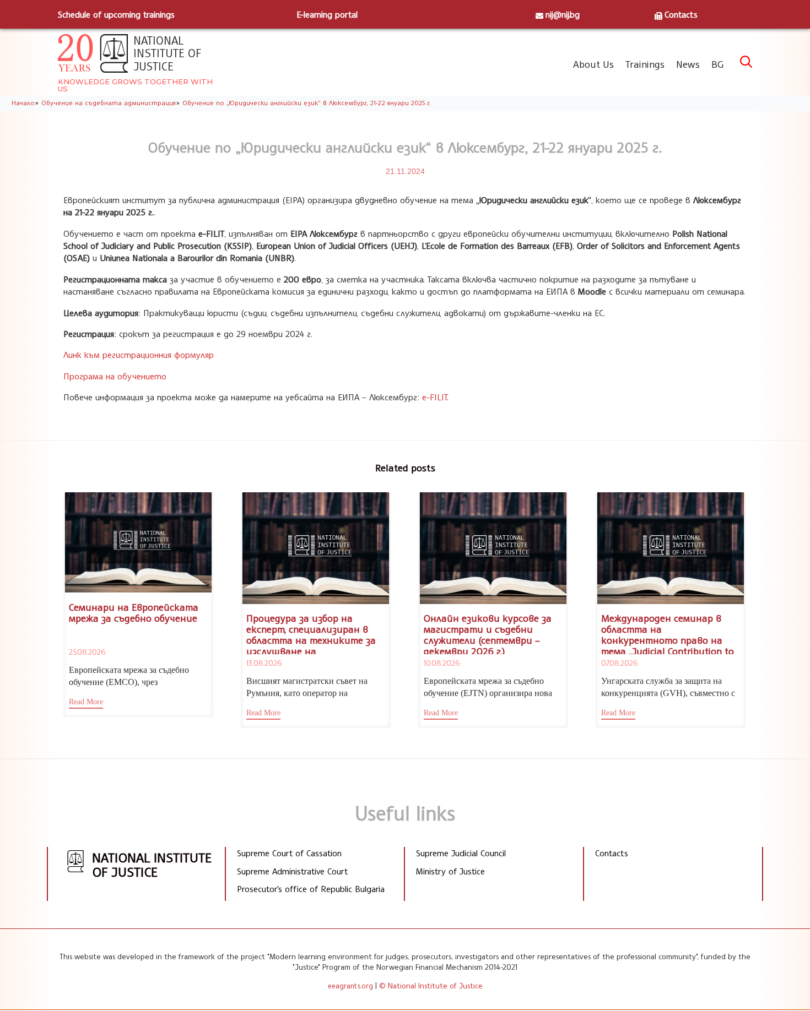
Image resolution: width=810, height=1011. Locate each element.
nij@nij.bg (563, 14)
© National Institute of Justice (431, 985)
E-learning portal (327, 14)
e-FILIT (434, 397)
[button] (86, 703)
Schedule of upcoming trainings (116, 14)
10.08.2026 (442, 662)
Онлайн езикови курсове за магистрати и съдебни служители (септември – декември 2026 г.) (488, 634)
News (688, 64)
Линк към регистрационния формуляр (138, 354)
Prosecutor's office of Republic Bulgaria (311, 888)
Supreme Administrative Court (292, 871)
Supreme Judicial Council (461, 852)
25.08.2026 (87, 651)
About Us (593, 64)
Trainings (645, 64)
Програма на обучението (114, 376)
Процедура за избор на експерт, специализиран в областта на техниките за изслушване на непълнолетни (311, 639)
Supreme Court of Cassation (289, 852)
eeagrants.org (350, 985)
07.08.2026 (619, 662)
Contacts (681, 14)
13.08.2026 (264, 662)
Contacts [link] (611, 852)
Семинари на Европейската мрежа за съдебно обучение (133, 612)
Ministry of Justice (450, 871)
